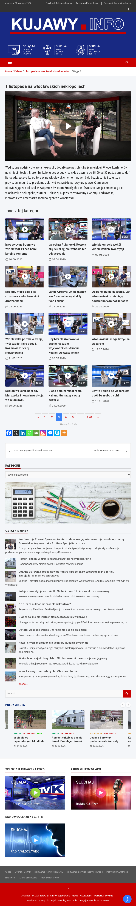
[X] (16, 433)
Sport (40, 733)
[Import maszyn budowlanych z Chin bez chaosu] (10, 676)
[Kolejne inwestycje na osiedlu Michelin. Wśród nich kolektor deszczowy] (10, 596)
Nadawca (10, 877)
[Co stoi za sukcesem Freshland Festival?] (10, 609)
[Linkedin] (22, 433)
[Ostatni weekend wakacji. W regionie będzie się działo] (10, 634)
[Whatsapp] (29, 433)
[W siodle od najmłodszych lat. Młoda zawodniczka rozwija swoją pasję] (10, 663)
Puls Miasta (29, 733)
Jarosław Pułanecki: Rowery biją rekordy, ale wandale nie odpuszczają (67, 249)
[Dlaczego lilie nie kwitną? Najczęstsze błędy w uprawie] (10, 621)
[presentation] (122, 704)
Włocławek (96, 733)
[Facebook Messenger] (50, 433)
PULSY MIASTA (15, 705)
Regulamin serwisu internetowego (85, 871)
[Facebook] (128, 9)
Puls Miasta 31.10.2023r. (108, 450)
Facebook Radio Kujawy (88, 3)
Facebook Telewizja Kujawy (59, 3)
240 (89, 417)
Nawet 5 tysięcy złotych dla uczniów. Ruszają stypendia (53, 643)
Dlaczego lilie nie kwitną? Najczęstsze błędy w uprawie (53, 617)
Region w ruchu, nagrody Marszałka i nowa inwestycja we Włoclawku (24, 395)
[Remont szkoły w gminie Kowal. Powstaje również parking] (10, 563)
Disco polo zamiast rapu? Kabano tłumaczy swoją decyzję (65, 395)
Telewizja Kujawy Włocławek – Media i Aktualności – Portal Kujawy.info (76, 895)
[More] (64, 433)
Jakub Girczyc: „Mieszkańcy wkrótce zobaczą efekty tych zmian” (67, 296)
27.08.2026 (21, 745)
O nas (8, 871)
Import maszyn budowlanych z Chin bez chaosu (48, 671)
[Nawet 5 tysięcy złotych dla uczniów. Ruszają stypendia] (10, 647)
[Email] (36, 433)
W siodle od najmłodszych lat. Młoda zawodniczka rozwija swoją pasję (63, 658)
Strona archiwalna (27, 877)
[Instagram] (43, 433)
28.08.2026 (60, 745)
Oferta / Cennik (23, 871)
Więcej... (23, 684)
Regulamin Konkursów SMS (49, 871)
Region (17, 733)
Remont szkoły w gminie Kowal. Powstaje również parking (55, 559)
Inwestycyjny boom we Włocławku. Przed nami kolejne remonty (20, 249)
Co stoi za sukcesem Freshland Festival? (45, 604)
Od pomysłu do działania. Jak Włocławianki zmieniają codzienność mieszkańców (111, 296)
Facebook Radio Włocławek (117, 3)
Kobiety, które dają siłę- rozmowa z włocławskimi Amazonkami (22, 296)
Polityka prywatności (117, 871)
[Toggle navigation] (9, 62)
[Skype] (57, 433)
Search (127, 694)
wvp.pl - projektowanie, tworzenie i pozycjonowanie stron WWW (75, 900)
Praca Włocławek (50, 877)
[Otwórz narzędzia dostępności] (127, 899)
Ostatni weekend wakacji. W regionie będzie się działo (53, 630)
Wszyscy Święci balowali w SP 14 (33, 450)
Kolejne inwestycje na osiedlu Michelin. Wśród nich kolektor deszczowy (64, 591)
